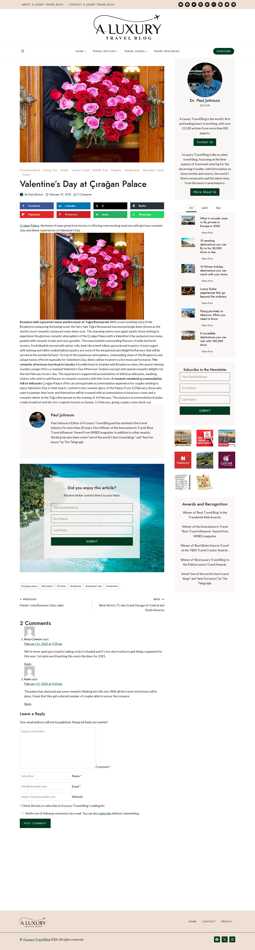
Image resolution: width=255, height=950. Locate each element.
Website (126, 778)
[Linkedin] (200, 4)
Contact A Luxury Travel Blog (92, 4)
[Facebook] (187, 4)
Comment (28, 731)
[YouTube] (227, 4)
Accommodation (30, 170)
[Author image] (21, 194)
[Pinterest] (207, 4)
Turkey (26, 175)
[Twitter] (194, 4)
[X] (225, 939)
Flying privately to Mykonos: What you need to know (212, 315)
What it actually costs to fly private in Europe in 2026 (214, 222)
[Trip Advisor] (213, 4)
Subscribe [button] (224, 51)
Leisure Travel (81, 170)
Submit (92, 541)
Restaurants (132, 170)
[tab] (191, 208)
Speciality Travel (153, 170)
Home (193, 921)
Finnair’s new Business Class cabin (41, 602)
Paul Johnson (35, 194)
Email (75, 778)
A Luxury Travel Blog (36, 939)
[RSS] (233, 4)
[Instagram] (220, 4)
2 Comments (84, 194)
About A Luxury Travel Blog (42, 4)
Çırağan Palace (29, 225)
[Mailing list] (180, 4)
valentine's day (94, 586)
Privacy (226, 921)
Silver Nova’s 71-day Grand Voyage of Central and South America (131, 605)
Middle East (100, 170)
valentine (75, 586)
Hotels (64, 170)
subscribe (105, 797)
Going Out (50, 170)
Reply (158, 637)
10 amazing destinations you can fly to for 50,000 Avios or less (213, 246)
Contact (209, 921)
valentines (112, 586)
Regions (116, 170)
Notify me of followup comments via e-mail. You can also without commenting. (82, 797)
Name (26, 778)
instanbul (47, 586)
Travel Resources (167, 51)
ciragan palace (29, 586)
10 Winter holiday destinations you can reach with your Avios (213, 270)
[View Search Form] (22, 51)
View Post (208, 233)
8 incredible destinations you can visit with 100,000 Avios (213, 339)
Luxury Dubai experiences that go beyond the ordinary (213, 293)
